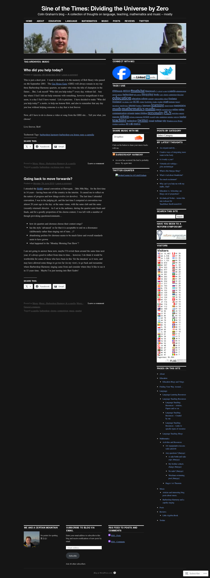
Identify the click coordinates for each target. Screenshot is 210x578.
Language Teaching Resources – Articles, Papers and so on (174, 405)
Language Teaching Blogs (173, 433)
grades (154, 102)
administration (181, 91)
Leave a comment (70, 74)
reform (124, 116)
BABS (40, 188)
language (147, 105)
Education (55, 20)
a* (156, 91)
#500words (117, 90)
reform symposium (136, 117)
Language (71, 20)
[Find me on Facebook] (121, 79)
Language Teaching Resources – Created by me (173, 415)
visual (151, 120)
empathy (151, 99)
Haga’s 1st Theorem (173, 483)
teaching (119, 120)
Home (29, 20)
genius (142, 102)
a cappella (89, 134)
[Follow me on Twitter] (166, 79)
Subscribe (73, 555)
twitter (143, 120)
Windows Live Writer (174, 121)
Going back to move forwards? (48, 178)
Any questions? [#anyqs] (175, 453)
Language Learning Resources (174, 394)
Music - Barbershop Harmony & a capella (57, 163)
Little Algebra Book (170, 515)
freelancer (117, 101)
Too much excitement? (168, 179)
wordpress (122, 124)
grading (160, 102)
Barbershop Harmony (129, 154)
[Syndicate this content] (114, 154)
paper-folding (141, 113)
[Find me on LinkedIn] (144, 79)
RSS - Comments (118, 541)
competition (62, 310)
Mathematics (89, 20)
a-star (165, 91)
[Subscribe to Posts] (109, 535)
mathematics (133, 108)
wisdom (115, 124)
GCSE (136, 101)
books (156, 94)
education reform (139, 98)
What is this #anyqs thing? (170, 170)
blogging (147, 94)
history (177, 102)
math (116, 108)
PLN (167, 112)
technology (132, 120)
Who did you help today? (43, 69)
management (169, 105)
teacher (183, 116)
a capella (35, 166)
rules (157, 117)
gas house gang (77, 134)
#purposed (150, 90)
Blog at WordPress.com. (103, 572)
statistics (170, 117)
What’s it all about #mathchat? (171, 175)
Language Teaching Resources (174, 398)
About (40, 20)
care (161, 94)
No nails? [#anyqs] (175, 471)
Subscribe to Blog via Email (80, 529)
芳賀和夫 (137, 124)
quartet (78, 310)
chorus (53, 310)
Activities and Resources (172, 442)
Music (105, 20)
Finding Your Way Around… (171, 386)
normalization (167, 109)
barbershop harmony (49, 134)
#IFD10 (126, 90)
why (164, 120)
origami (130, 113)
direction (180, 94)
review (146, 116)
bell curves (137, 94)
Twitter (144, 20)
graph (165, 101)
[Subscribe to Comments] (109, 541)
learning (157, 104)
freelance (172, 98)
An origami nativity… (168, 147)
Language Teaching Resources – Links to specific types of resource (175, 425)
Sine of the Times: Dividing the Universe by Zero (105, 8)
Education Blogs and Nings (173, 381)
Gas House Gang (59, 83)
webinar (158, 120)
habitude (172, 102)
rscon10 (152, 117)
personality (156, 112)
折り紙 (129, 123)
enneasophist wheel (161, 99)
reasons (115, 116)
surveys (176, 117)
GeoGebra (148, 102)
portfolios (175, 113)
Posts (116, 20)
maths (150, 108)
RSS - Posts (116, 535)
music (67, 166)
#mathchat (138, 90)
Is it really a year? (166, 159)
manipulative (180, 105)
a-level (160, 91)
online (175, 109)
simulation (163, 117)
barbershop (64, 134)
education (121, 97)
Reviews (130, 20)
